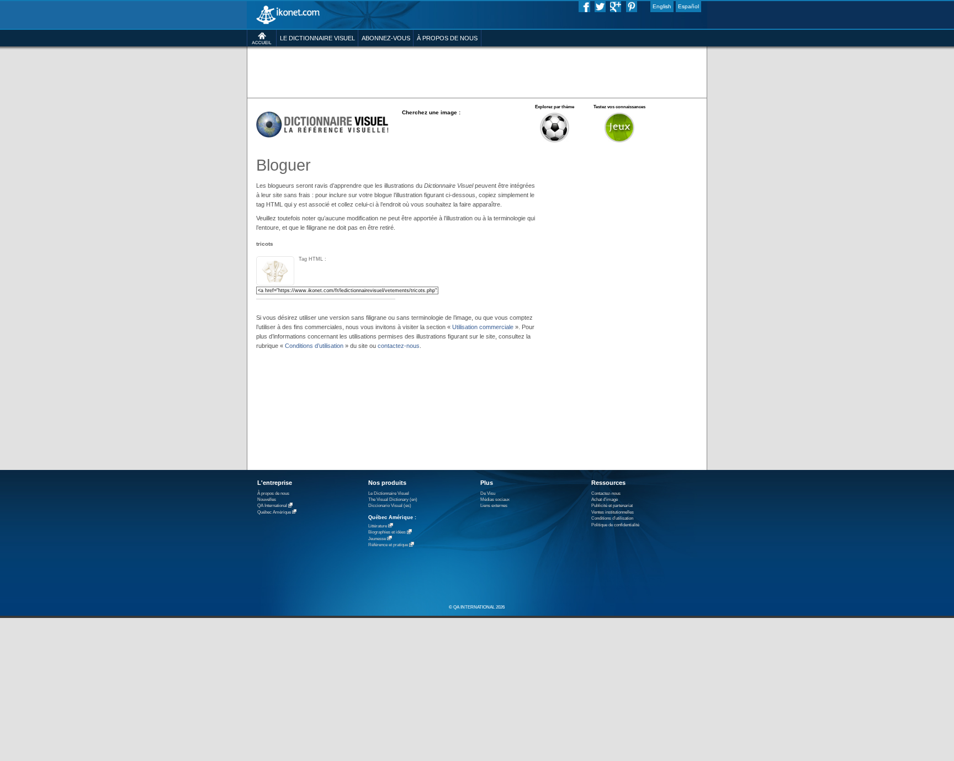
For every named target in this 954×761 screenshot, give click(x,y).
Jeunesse (377, 538)
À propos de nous (273, 493)
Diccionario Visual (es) (389, 505)
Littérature (377, 526)
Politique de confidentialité (615, 524)
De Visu (487, 493)
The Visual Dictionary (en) (392, 499)
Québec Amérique (274, 512)
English (662, 6)
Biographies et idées (387, 532)
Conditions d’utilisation (314, 345)
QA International (272, 506)
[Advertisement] (477, 71)
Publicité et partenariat (612, 505)
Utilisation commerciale (482, 327)
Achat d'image (604, 499)
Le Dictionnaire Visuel (388, 493)
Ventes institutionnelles (612, 512)
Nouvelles (266, 499)
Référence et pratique (388, 545)
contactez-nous (399, 345)
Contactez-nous (606, 493)
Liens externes (493, 505)
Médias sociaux (495, 499)
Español (688, 6)
